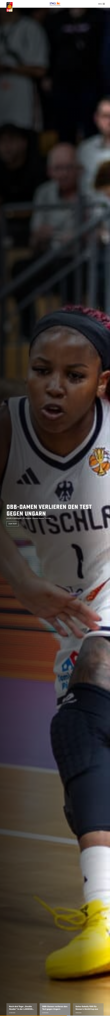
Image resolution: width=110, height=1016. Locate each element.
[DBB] (9, 7)
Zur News (12, 525)
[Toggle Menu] (101, 3)
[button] (21, 1009)
